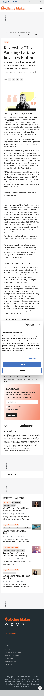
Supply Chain (20, 550)
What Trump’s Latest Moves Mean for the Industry (16, 509)
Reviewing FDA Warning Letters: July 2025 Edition (20, 35)
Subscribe (11, 415)
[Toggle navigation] (41, 8)
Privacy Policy (9, 658)
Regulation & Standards (11, 525)
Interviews (7, 502)
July (31, 32)
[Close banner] (40, 325)
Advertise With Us (10, 661)
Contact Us (8, 664)
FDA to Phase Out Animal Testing (14, 532)
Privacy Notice (13, 409)
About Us (7, 650)
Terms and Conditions (12, 655)
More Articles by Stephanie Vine (17, 451)
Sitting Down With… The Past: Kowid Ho (16, 577)
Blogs (6, 42)
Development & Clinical (23, 528)
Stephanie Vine (11, 72)
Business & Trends (9, 505)
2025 (27, 32)
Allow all (22, 364)
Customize (21, 370)
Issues (21, 32)
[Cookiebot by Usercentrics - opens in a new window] (25, 324)
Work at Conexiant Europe (13, 653)
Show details (33, 358)
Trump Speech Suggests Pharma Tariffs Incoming (15, 554)
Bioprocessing (16, 502)
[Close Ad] (40, 688)
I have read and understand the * (20, 408)
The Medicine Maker (10, 32)
